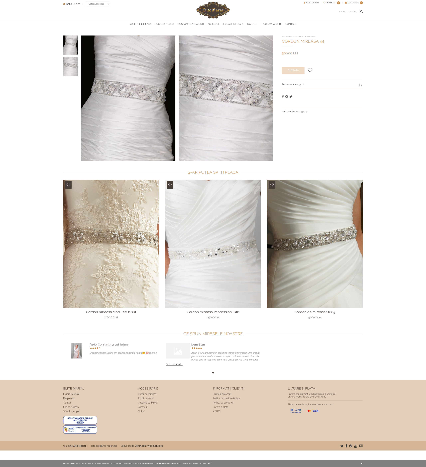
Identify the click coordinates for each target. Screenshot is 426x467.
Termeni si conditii (222, 394)
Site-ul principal (71, 411)
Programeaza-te (271, 24)
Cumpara (293, 70)
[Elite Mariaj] (213, 10)
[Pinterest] (350, 446)
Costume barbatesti (191, 24)
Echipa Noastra (71, 407)
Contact (291, 24)
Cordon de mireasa (305, 37)
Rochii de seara (164, 24)
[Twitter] (341, 446)
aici (209, 463)
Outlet (252, 24)
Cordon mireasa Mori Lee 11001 (111, 312)
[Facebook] (346, 446)
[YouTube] (355, 446)
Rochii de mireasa (140, 24)
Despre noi (68, 398)
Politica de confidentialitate (226, 398)
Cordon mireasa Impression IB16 (213, 312)
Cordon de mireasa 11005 (315, 312)
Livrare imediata (233, 24)
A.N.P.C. (217, 411)
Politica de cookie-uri (223, 402)
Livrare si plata (220, 407)
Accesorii (213, 24)
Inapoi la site (72, 4)
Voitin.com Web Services (149, 445)
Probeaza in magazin (293, 84)
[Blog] (361, 446)
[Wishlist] (68, 185)
